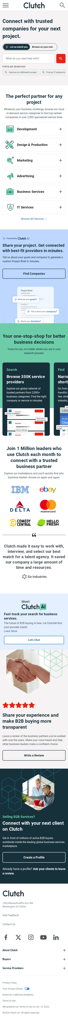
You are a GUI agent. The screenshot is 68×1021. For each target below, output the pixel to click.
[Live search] (62, 5)
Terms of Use (9, 1000)
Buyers (6, 959)
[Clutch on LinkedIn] (56, 937)
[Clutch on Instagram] (31, 937)
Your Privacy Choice (12, 988)
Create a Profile (34, 857)
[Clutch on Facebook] (5, 937)
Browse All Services (32, 219)
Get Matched (61, 58)
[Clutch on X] (18, 937)
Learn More (10, 631)
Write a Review (34, 755)
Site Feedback (10, 915)
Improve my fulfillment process (22, 72)
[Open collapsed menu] (6, 5)
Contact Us (8, 924)
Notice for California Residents (18, 994)
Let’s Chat (34, 640)
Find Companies (34, 273)
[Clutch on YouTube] (43, 937)
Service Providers (12, 968)
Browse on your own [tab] (42, 47)
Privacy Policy (9, 982)
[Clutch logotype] (34, 5)
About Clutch (10, 950)
